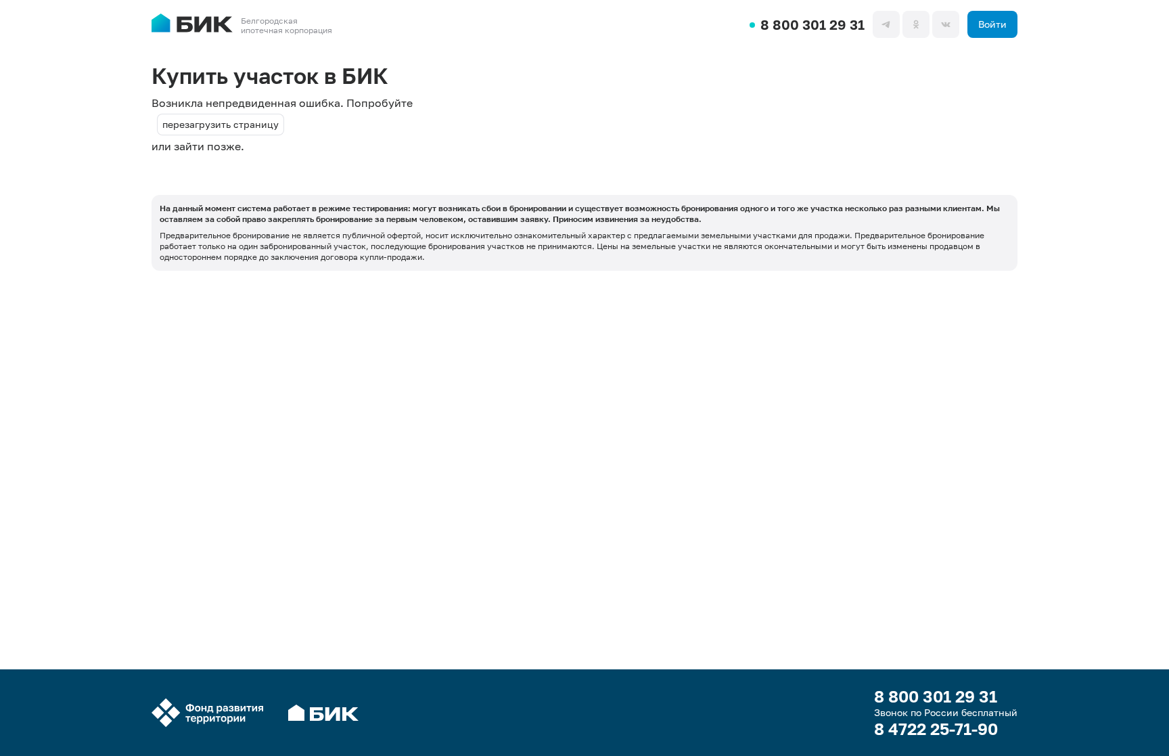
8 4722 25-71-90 (936, 729)
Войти (992, 24)
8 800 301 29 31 (812, 24)
